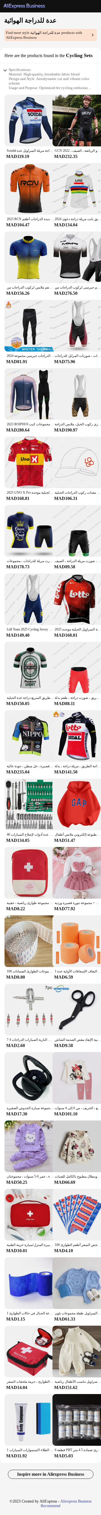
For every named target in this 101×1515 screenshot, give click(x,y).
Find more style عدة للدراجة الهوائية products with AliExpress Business (44, 35)
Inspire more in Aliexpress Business (50, 1474)
